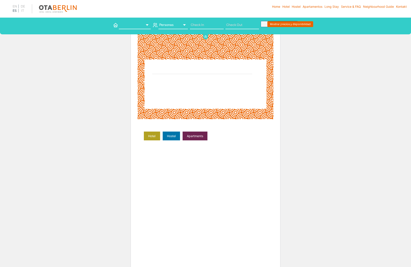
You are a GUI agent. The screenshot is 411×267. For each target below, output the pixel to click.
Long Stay (332, 6)
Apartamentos (312, 6)
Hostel (296, 6)
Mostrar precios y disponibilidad (290, 24)
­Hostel (171, 136)
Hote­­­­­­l (151, 136)
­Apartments (195, 136)
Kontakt (401, 6)
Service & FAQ (351, 6)
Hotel (286, 6)
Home (276, 6)
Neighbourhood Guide (378, 6)
